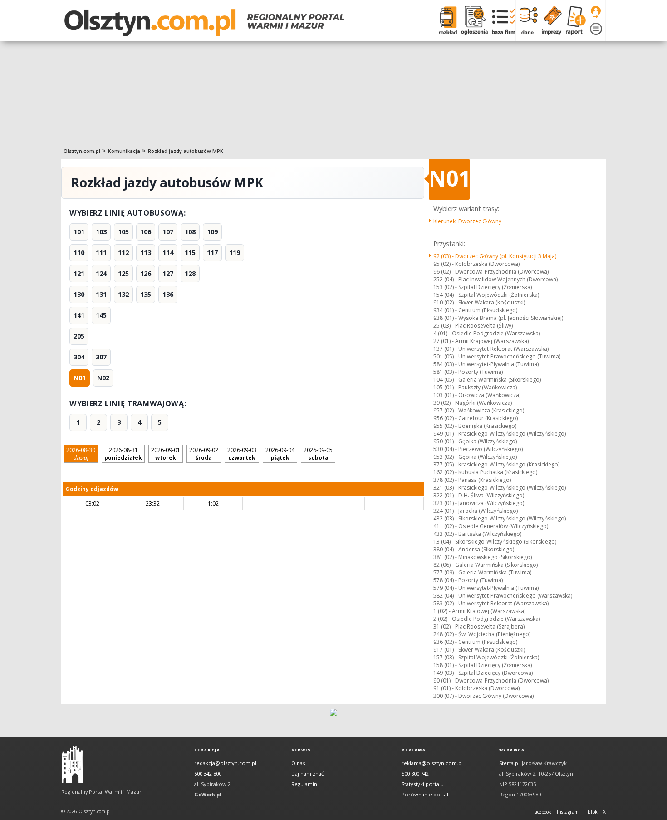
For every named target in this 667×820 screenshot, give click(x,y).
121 (79, 273)
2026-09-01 (165, 454)
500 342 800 (207, 773)
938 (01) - (498, 318)
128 (190, 273)
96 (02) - (491, 271)
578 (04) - (468, 580)
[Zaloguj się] (595, 12)
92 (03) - (494, 256)
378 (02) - (472, 480)
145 (101, 315)
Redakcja (207, 750)
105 (123, 231)
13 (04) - (494, 541)
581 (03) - (468, 372)
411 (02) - (490, 526)
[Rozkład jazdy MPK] (446, 20)
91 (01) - (476, 688)
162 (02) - (485, 472)
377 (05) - (496, 464)
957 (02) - (478, 410)
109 (212, 231)
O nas (298, 763)
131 (101, 294)
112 (123, 252)
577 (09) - (482, 572)
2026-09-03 (241, 454)
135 (145, 294)
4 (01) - (486, 333)
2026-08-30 (80, 454)
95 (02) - (476, 264)
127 (167, 273)
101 (79, 231)
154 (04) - (486, 295)
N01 (80, 377)
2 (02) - (486, 619)
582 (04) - (502, 595)
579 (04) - (486, 588)
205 (79, 336)
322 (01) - (478, 495)
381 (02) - (482, 557)
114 (167, 252)
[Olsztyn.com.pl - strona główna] (72, 765)
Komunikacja (124, 150)
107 (167, 231)
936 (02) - (475, 642)
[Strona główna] (204, 22)
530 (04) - (478, 449)
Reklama (414, 750)
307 (101, 357)
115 (190, 252)
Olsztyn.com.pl (82, 150)
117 (212, 252)
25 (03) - (473, 325)
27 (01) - (481, 341)
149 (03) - (483, 673)
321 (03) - (499, 487)
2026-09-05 (318, 454)
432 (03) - (499, 518)
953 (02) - (475, 457)
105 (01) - (475, 387)
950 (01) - (475, 441)
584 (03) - (486, 364)
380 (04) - (473, 549)
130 (79, 294)
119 (234, 252)
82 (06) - (485, 565)
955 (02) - (474, 426)
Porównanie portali (426, 794)
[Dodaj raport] (574, 20)
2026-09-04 (279, 454)
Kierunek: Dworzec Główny (467, 221)
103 (101, 231)
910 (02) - (479, 302)
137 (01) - (491, 349)
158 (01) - (482, 665)
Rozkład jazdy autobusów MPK (185, 150)
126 (145, 273)
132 (123, 294)
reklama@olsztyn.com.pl (432, 763)
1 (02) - (479, 611)
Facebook (541, 812)
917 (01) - (479, 649)
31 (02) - (479, 626)
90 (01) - (491, 680)
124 (101, 273)
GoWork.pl (207, 794)
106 (145, 231)
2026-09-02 (203, 454)
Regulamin (304, 784)
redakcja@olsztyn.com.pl (225, 763)
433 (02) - (477, 534)
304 (79, 357)
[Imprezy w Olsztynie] (550, 20)
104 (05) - (487, 379)
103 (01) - (476, 395)
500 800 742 (415, 773)
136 (167, 294)
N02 (103, 377)
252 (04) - (495, 279)
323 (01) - (478, 503)
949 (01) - (499, 433)
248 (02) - (481, 634)
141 (79, 315)
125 (123, 273)
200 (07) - (483, 696)
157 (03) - (486, 657)
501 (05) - (496, 356)
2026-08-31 (123, 454)
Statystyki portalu (423, 784)
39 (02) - (472, 403)
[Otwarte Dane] (526, 20)
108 (190, 231)
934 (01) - (475, 310)
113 (145, 252)
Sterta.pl (509, 763)
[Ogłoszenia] (472, 20)
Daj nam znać (307, 773)
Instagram (568, 812)
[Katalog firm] (501, 20)
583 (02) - (491, 603)
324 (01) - (475, 511)
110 (79, 252)
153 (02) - (482, 287)
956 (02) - (475, 418)
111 (101, 252)
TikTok (591, 812)
